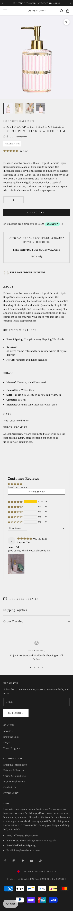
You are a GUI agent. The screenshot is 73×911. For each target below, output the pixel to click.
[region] (36, 651)
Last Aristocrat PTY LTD (19, 121)
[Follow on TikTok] (40, 861)
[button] (11, 150)
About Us (8, 731)
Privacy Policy (10, 792)
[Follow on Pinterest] (22, 861)
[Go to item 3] (30, 108)
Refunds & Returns (13, 770)
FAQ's (6, 742)
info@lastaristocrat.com (27, 850)
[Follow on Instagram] (14, 861)
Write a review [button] (36, 491)
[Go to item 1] (8, 108)
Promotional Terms (14, 781)
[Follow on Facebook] (5, 861)
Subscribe (16, 713)
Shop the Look (11, 736)
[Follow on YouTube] (31, 861)
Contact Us (9, 787)
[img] (25, 538)
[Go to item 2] (19, 108)
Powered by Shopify (53, 879)
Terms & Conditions (14, 775)
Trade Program (11, 748)
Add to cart (36, 212)
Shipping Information (15, 764)
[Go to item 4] (40, 108)
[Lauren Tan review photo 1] (16, 564)
